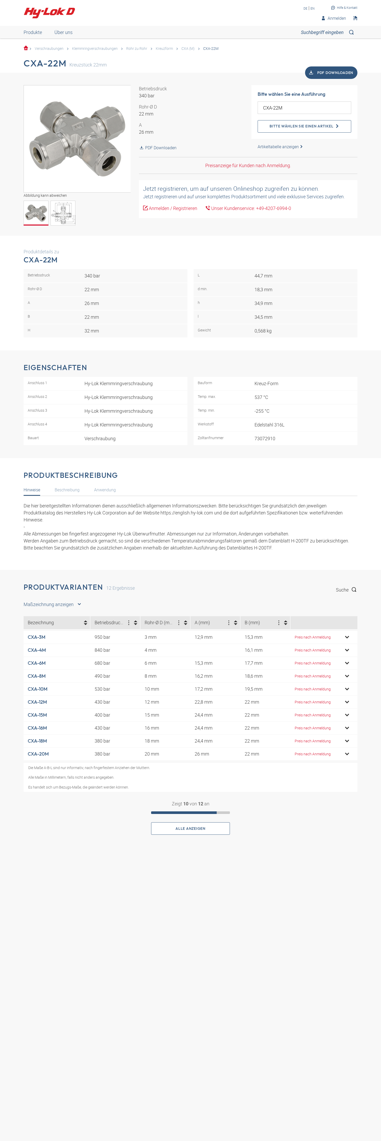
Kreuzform (164, 48)
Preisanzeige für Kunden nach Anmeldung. (248, 165)
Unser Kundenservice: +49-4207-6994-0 (250, 208)
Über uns (63, 32)
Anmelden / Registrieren (172, 208)
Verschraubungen (49, 48)
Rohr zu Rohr (136, 48)
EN (313, 8)
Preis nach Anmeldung (313, 637)
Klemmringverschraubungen (95, 48)
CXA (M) (188, 48)
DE (305, 8)
